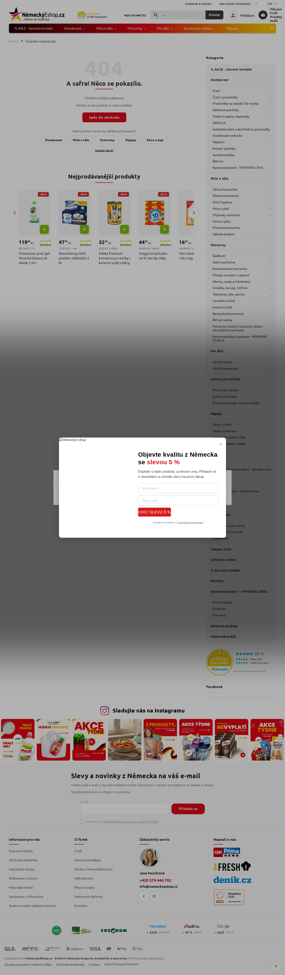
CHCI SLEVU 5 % (154, 512)
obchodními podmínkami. (191, 522)
